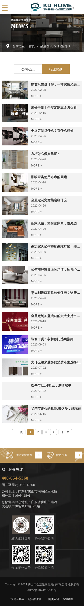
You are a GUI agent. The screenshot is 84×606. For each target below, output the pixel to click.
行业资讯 (64, 46)
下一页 (65, 432)
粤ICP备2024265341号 (42, 590)
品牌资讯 (46, 46)
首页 (32, 46)
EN (21, 6)
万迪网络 (68, 599)
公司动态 (28, 69)
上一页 (18, 432)
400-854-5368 (15, 477)
